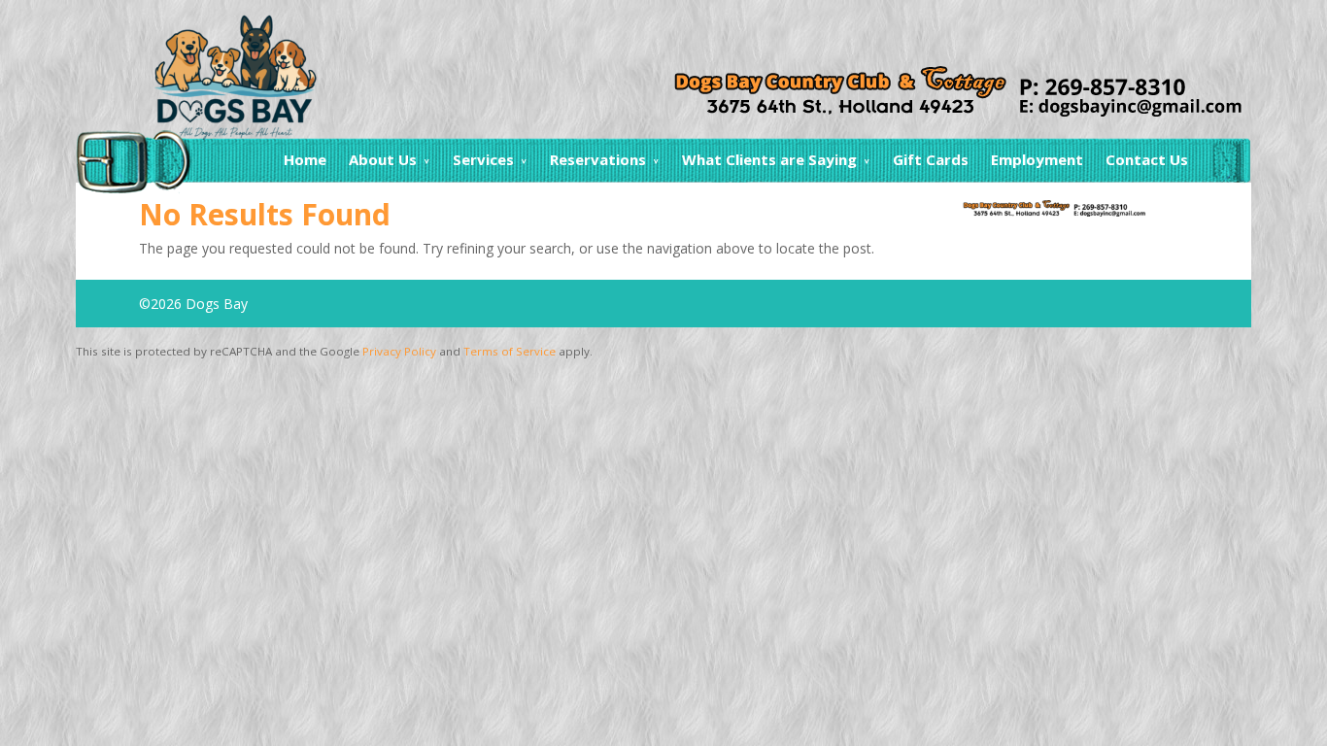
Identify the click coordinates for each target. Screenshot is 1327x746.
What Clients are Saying (769, 159)
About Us (383, 159)
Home (305, 159)
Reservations (598, 159)
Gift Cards (931, 159)
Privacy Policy (399, 351)
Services (483, 159)
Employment (1037, 159)
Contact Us (1147, 159)
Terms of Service (509, 351)
